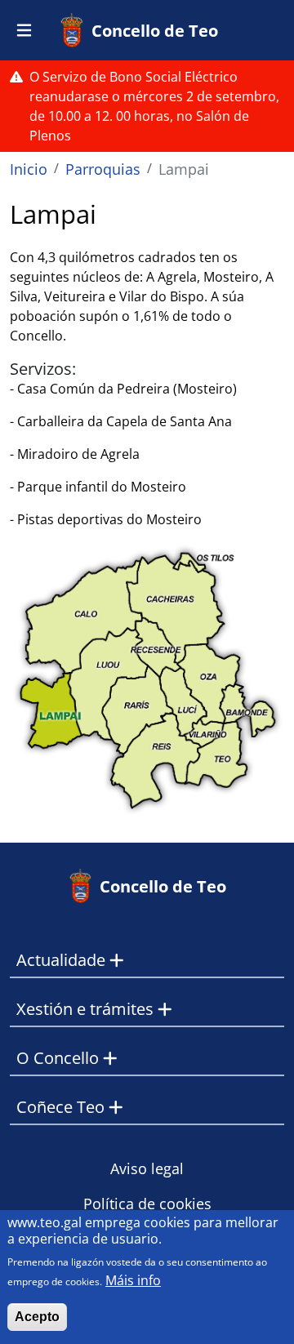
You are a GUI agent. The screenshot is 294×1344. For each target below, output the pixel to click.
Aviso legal (147, 1168)
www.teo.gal (44, 1222)
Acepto (37, 1317)
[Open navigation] (24, 30)
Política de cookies (147, 1203)
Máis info (133, 1280)
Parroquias (102, 169)
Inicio (28, 169)
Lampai (183, 169)
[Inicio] (75, 30)
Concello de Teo (154, 31)
